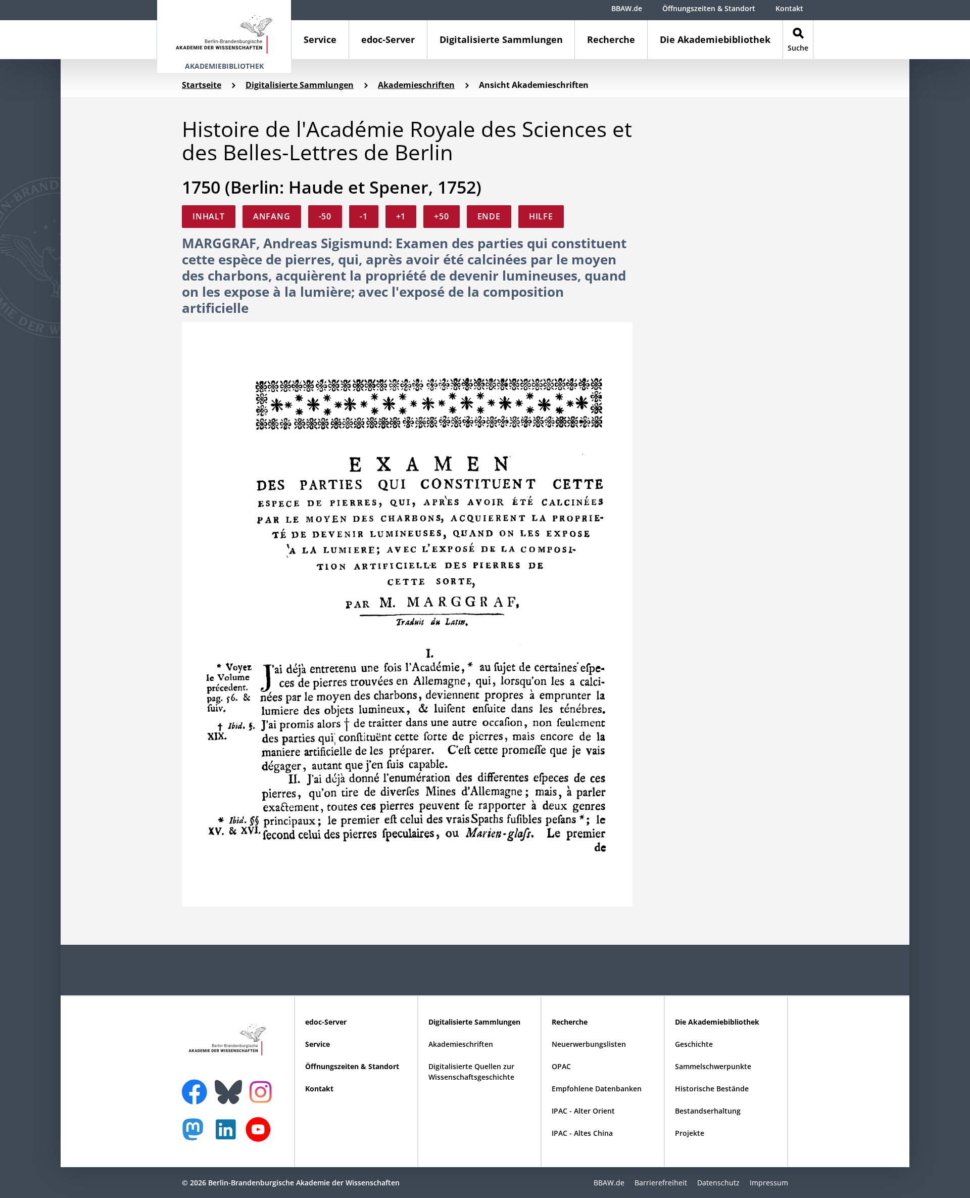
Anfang (271, 216)
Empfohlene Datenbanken (597, 1088)
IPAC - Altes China (582, 1133)
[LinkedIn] (228, 1134)
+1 (401, 216)
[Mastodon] (196, 1134)
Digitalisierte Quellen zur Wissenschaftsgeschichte (471, 1072)
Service (320, 39)
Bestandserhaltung (708, 1111)
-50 (325, 216)
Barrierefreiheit (661, 1182)
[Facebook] (197, 1085)
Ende (489, 216)
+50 (441, 216)
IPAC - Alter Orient (583, 1111)
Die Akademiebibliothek (715, 39)
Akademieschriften (416, 84)
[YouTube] (261, 1134)
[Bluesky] (231, 1085)
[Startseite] (224, 29)
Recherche (611, 39)
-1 (364, 216)
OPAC (561, 1066)
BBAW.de (626, 8)
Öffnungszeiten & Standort (708, 8)
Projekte (689, 1133)
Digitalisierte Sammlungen (501, 39)
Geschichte (694, 1044)
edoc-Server (388, 39)
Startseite (201, 84)
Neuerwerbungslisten (589, 1044)
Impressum (769, 1182)
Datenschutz (718, 1182)
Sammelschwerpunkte (713, 1066)
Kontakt (789, 8)
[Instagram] (263, 1091)
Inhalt (208, 216)
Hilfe (541, 216)
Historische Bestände (712, 1088)
